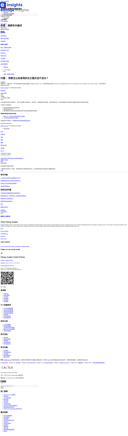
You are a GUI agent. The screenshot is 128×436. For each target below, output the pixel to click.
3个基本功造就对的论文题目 (11, 117)
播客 (2, 139)
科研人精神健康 (8, 415)
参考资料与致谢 (5, 61)
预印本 (5, 431)
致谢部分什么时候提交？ (7, 198)
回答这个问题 (4, 160)
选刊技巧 (6, 421)
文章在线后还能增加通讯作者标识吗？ (11, 193)
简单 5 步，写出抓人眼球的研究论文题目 (14, 116)
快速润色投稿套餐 (8, 313)
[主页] (15, 11)
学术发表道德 (7, 316)
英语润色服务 (96, 362)
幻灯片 (2, 150)
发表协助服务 (4, 64)
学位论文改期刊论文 (9, 420)
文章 (2, 131)
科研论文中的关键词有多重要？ (9, 183)
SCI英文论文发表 (48, 362)
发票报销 (6, 350)
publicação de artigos (65, 362)
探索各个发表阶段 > (6, 216)
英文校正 (18, 362)
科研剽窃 (3, 41)
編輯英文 (81, 362)
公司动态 (6, 296)
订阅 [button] (2, 170)
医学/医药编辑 (7, 326)
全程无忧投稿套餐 (8, 309)
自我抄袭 (6, 418)
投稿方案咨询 (7, 317)
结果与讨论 (4, 55)
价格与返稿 (6, 295)
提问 (2, 21)
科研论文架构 (4, 44)
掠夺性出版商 (7, 423)
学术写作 (3, 32)
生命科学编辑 (7, 330)
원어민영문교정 (31, 362)
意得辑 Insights (7, 360)
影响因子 (6, 425)
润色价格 (6, 299)
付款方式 (6, 293)
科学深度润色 (7, 342)
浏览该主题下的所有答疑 (7, 158)
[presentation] (4, 154)
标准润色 (6, 340)
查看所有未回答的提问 (6, 201)
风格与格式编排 (5, 38)
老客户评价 (6, 357)
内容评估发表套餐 (8, 311)
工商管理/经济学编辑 (9, 327)
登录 (2, 27)
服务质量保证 (7, 355)
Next (9, 153)
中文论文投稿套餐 (8, 308)
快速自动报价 (7, 339)
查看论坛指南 (4, 207)
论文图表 (3, 58)
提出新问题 (4, 163)
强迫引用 (6, 428)
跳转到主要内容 (5, 1)
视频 (2, 142)
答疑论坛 (3, 134)
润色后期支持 (7, 343)
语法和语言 (4, 35)
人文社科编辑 (7, 324)
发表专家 (6, 314)
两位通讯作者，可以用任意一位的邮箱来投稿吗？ (14, 195)
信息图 (2, 148)
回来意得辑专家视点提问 (23, 120)
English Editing (4, 362)
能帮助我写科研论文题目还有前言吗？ (11, 180)
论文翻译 (6, 301)
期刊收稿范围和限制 (9, 429)
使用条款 (102, 362)
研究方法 (3, 53)
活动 (2, 137)
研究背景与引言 (5, 50)
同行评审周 (6, 417)
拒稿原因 (6, 426)
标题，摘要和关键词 (6, 47)
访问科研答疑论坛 (18, 158)
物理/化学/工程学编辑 (9, 329)
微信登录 (2, 31)
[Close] (1, 383)
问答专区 (6, 12)
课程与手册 (4, 145)
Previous (4, 153)
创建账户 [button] (5, 27)
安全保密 (6, 298)
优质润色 (6, 337)
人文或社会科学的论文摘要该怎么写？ (11, 178)
